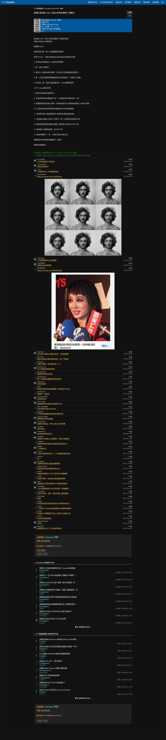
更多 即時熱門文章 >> (83, 698)
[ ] (44, 570)
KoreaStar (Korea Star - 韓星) (54, 8)
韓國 (47, 537)
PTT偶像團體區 (39, 8)
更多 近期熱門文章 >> (83, 627)
